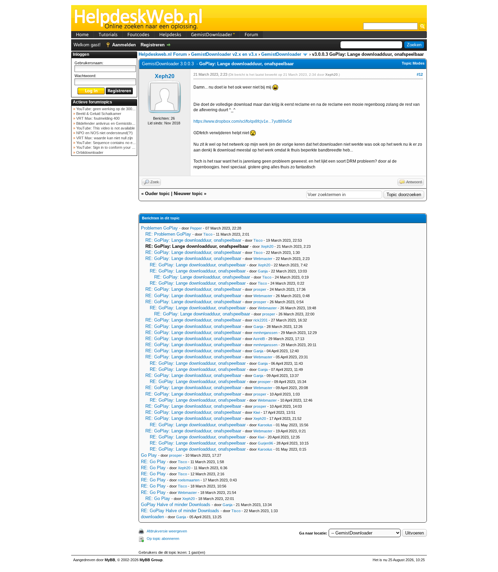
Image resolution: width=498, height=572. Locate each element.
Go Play (149, 455)
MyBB (110, 560)
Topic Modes (413, 63)
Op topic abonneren (163, 539)
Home (82, 34)
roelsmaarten (189, 480)
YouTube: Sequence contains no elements (110, 143)
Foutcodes (138, 34)
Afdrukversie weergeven (167, 531)
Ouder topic (157, 193)
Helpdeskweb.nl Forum (163, 54)
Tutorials (108, 34)
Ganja (263, 271)
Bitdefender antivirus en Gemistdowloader (110, 123)
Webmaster (262, 259)
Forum (251, 34)
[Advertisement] (104, 265)
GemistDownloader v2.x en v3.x (224, 54)
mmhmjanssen (265, 333)
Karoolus (265, 425)
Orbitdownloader (89, 152)
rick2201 (260, 320)
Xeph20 (164, 76)
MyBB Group (151, 560)
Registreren (153, 44)
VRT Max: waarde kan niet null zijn (104, 138)
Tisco (207, 234)
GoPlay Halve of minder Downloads (175, 504)
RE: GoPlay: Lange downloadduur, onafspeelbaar (193, 240)
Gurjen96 (265, 443)
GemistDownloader (213, 34)
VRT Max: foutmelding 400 (97, 118)
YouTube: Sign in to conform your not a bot (110, 147)
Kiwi (256, 412)
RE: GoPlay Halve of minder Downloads (180, 510)
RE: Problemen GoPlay (168, 234)
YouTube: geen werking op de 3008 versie (110, 109)
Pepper (196, 228)
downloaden (152, 516)
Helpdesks (170, 34)
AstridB (259, 339)
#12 (420, 74)
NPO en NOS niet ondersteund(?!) (104, 133)
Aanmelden (124, 44)
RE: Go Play (153, 461)
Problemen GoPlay (159, 228)
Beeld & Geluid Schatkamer (98, 114)
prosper (259, 289)
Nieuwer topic (188, 193)
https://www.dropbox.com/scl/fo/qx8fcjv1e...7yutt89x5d (242, 121)
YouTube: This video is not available (105, 128)
